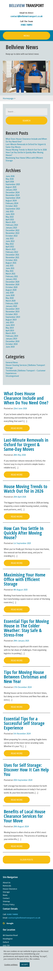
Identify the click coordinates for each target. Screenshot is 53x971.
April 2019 (10, 330)
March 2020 (10, 300)
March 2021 (10, 273)
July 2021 (10, 265)
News (5, 895)
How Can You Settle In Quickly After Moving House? (24, 532)
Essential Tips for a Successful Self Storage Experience (24, 723)
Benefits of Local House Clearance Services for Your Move (24, 816)
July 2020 (10, 292)
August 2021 (11, 262)
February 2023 (12, 225)
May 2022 (10, 244)
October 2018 (11, 344)
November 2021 (12, 257)
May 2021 (10, 271)
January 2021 (11, 279)
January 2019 (11, 338)
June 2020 (10, 295)
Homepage (8, 98)
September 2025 (13, 184)
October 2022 (11, 235)
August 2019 (11, 319)
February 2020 (12, 303)
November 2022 (12, 233)
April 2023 (10, 219)
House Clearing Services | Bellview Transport (25, 365)
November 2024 (12, 195)
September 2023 (13, 208)
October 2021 (11, 260)
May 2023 (10, 216)
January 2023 (11, 227)
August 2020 (11, 290)
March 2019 (10, 333)
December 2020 (12, 281)
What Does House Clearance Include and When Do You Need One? (26, 398)
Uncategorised (12, 376)
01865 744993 (26, 24)
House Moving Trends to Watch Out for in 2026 (26, 149)
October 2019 (11, 314)
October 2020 (11, 287)
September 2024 (13, 197)
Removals (7, 885)
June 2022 (10, 241)
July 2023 (10, 211)
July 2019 (10, 322)
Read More (17, 428)
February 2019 (12, 336)
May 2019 (10, 327)
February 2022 (12, 252)
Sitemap (6, 901)
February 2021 (12, 276)
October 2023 (11, 206)
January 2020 (11, 306)
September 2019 (13, 317)
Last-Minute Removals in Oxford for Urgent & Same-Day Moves (26, 444)
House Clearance (10, 889)
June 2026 (10, 176)
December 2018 (12, 341)
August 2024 (11, 200)
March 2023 (10, 222)
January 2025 (11, 189)
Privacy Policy (9, 904)
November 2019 (12, 311)
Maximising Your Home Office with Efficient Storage (24, 579)
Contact (6, 898)
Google (10, 923)
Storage (9, 367)
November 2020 (12, 284)
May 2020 (10, 298)
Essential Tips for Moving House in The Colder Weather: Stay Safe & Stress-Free (26, 628)
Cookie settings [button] (11, 964)
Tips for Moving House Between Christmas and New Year (25, 676)
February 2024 (12, 203)
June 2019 (10, 325)
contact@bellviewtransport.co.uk (26, 16)
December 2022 (12, 230)
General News (12, 362)
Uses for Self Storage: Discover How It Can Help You (26, 769)
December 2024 (12, 192)
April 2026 (10, 181)
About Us (6, 882)
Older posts (26, 859)
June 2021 (10, 268)
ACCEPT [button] (24, 964)
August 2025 (11, 187)
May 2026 (10, 179)
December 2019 (12, 308)
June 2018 (10, 346)
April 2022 (10, 246)
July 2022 (10, 238)
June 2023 (10, 214)
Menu (27, 35)
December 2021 (12, 254)
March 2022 (10, 249)
